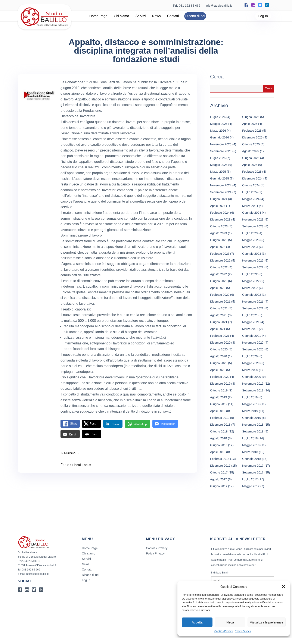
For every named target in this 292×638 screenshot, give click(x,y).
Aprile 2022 (217, 288)
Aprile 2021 (217, 329)
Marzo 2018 (250, 452)
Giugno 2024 (218, 199)
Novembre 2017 (253, 465)
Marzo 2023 (250, 246)
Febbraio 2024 (219, 212)
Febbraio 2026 (251, 130)
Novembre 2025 (221, 144)
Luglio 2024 (250, 192)
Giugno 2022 (218, 281)
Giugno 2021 (218, 322)
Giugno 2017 (218, 486)
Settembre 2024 (221, 192)
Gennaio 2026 (219, 137)
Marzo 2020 (250, 370)
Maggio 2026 (218, 123)
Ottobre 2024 (251, 185)
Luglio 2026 (218, 117)
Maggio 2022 (251, 281)
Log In (263, 16)
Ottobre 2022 (219, 267)
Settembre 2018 (253, 431)
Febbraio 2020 (219, 376)
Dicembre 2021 (220, 301)
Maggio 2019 (251, 404)
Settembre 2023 (253, 226)
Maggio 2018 (251, 445)
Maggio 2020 (251, 363)
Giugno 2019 (218, 404)
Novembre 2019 (253, 383)
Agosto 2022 (218, 274)
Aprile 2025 (249, 164)
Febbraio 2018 (219, 458)
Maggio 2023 (251, 240)
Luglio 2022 (250, 274)
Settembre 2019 (253, 390)
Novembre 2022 (253, 260)
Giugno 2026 (250, 117)
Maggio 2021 (251, 322)
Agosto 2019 (218, 397)
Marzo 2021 (250, 329)
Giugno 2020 (218, 363)
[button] (283, 586)
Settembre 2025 (221, 151)
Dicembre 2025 (252, 137)
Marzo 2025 (218, 171)
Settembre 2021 (253, 308)
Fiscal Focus (81, 465)
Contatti (173, 16)
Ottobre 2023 (219, 226)
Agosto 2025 (250, 151)
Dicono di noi (195, 16)
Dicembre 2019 (220, 383)
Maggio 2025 (218, 164)
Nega (230, 622)
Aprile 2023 (217, 246)
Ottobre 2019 (219, 390)
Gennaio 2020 (251, 376)
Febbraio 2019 (219, 417)
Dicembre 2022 (220, 260)
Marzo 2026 (218, 130)
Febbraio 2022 (219, 294)
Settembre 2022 (253, 267)
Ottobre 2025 (251, 144)
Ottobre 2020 (219, 349)
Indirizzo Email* (220, 572)
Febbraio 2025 (251, 171)
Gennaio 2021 (251, 335)
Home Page (98, 16)
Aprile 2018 (217, 452)
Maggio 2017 (251, 486)
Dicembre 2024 (252, 178)
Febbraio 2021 (219, 335)
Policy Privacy (243, 631)
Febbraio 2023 (219, 253)
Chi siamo (121, 16)
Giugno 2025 (250, 158)
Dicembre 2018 (220, 424)
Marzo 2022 (250, 288)
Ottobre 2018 (219, 431)
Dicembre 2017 (220, 465)
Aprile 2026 (249, 123)
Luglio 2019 (250, 397)
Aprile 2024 (217, 205)
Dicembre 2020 (220, 342)
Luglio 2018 (250, 438)
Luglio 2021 (250, 315)
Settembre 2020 (253, 349)
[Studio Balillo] (44, 27)
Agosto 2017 (218, 479)
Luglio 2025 (218, 158)
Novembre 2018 (253, 424)
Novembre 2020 (253, 342)
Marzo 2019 (250, 411)
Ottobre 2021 (219, 308)
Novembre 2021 (253, 301)
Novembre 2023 (253, 219)
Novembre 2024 (221, 185)
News (156, 16)
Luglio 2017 (250, 479)
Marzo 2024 (250, 205)
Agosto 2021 (218, 315)
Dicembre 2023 (220, 219)
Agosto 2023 (218, 233)
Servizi (141, 16)
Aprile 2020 (217, 370)
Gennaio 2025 (219, 178)
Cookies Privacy (223, 631)
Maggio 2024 (251, 199)
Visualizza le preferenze (266, 622)
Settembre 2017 (253, 472)
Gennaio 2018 (251, 458)
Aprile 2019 (217, 411)
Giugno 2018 (218, 445)
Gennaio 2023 (251, 253)
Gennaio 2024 (251, 212)
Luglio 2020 (250, 356)
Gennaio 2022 (251, 294)
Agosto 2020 (218, 356)
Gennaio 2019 (251, 417)
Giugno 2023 (218, 240)
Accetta (197, 622)
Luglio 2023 (250, 233)
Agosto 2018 (218, 438)
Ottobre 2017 (219, 472)
